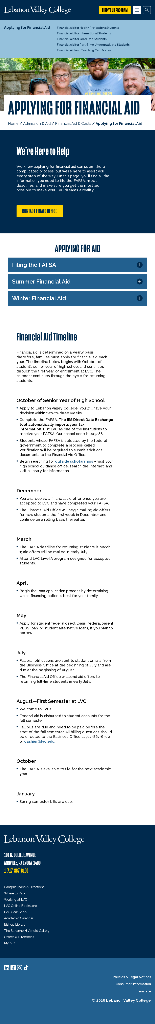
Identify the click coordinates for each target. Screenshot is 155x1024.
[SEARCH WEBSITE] (147, 10)
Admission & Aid (37, 123)
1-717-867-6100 (16, 870)
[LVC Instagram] (19, 967)
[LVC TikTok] (26, 967)
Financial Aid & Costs (73, 123)
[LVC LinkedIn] (6, 967)
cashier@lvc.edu (39, 741)
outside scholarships (74, 461)
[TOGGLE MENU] (137, 10)
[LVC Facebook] (13, 967)
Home (13, 123)
